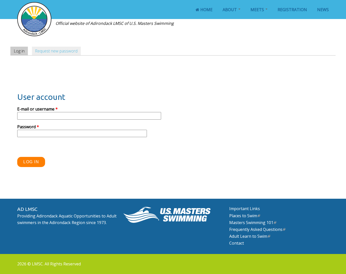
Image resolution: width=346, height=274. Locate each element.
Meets (258, 9)
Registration (292, 9)
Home (206, 9)
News (323, 9)
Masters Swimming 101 (251, 222)
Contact (236, 243)
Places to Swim (243, 215)
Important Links (244, 208)
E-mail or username (37, 109)
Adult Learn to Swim (248, 236)
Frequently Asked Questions (255, 229)
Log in (21, 51)
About (230, 9)
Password (28, 127)
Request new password (56, 51)
